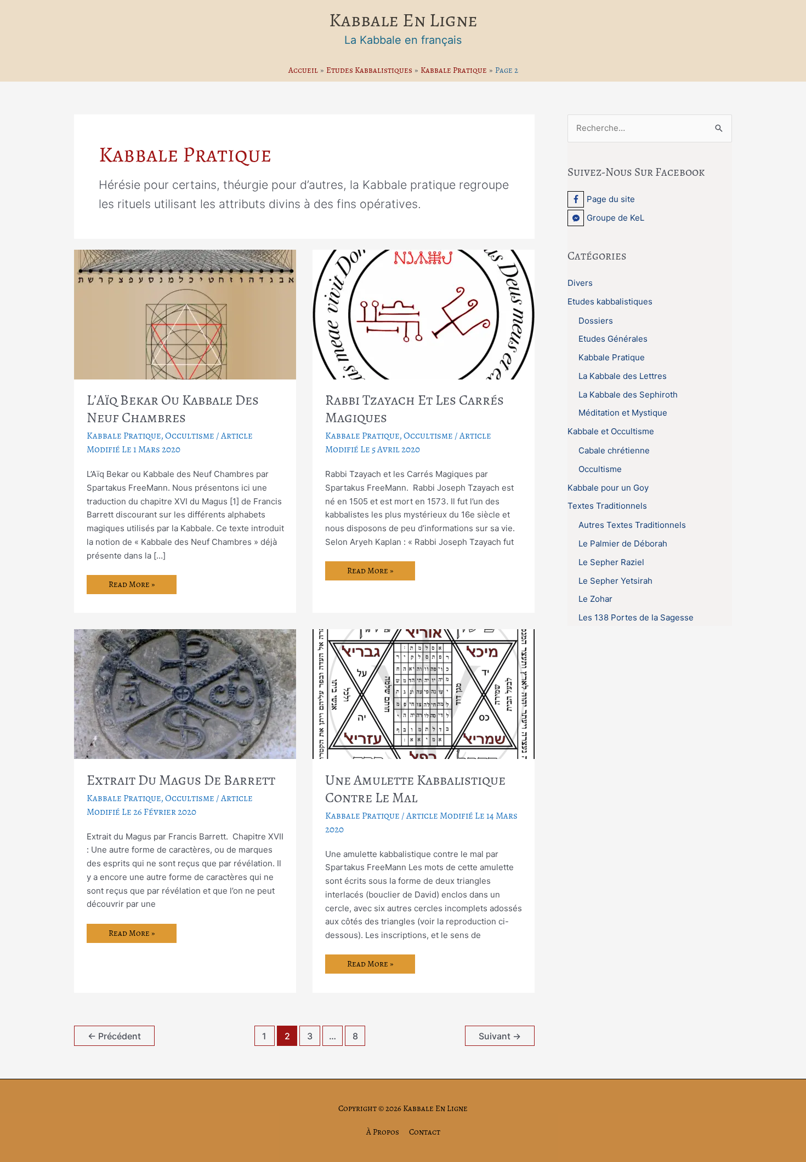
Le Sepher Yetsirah (615, 581)
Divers (580, 283)
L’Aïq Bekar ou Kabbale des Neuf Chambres (173, 408)
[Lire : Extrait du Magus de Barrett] (185, 693)
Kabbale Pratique (124, 435)
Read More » (131, 586)
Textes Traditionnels (607, 506)
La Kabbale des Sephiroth (628, 394)
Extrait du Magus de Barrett (181, 780)
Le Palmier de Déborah (622, 543)
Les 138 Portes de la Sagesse (636, 617)
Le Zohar (595, 599)
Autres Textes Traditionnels (632, 525)
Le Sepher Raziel (611, 562)
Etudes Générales (613, 338)
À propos (382, 1131)
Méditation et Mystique (622, 412)
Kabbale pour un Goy (608, 487)
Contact (424, 1131)
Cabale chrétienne (614, 450)
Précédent (114, 1036)
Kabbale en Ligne (403, 20)
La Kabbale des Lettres (622, 376)
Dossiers (595, 320)
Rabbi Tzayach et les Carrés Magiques (414, 408)
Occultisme (189, 435)
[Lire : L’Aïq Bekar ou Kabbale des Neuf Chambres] (185, 313)
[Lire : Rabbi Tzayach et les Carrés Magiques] (424, 313)
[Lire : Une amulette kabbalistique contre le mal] (424, 693)
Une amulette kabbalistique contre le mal (415, 788)
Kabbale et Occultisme (610, 431)
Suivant (500, 1036)
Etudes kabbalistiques (609, 301)
